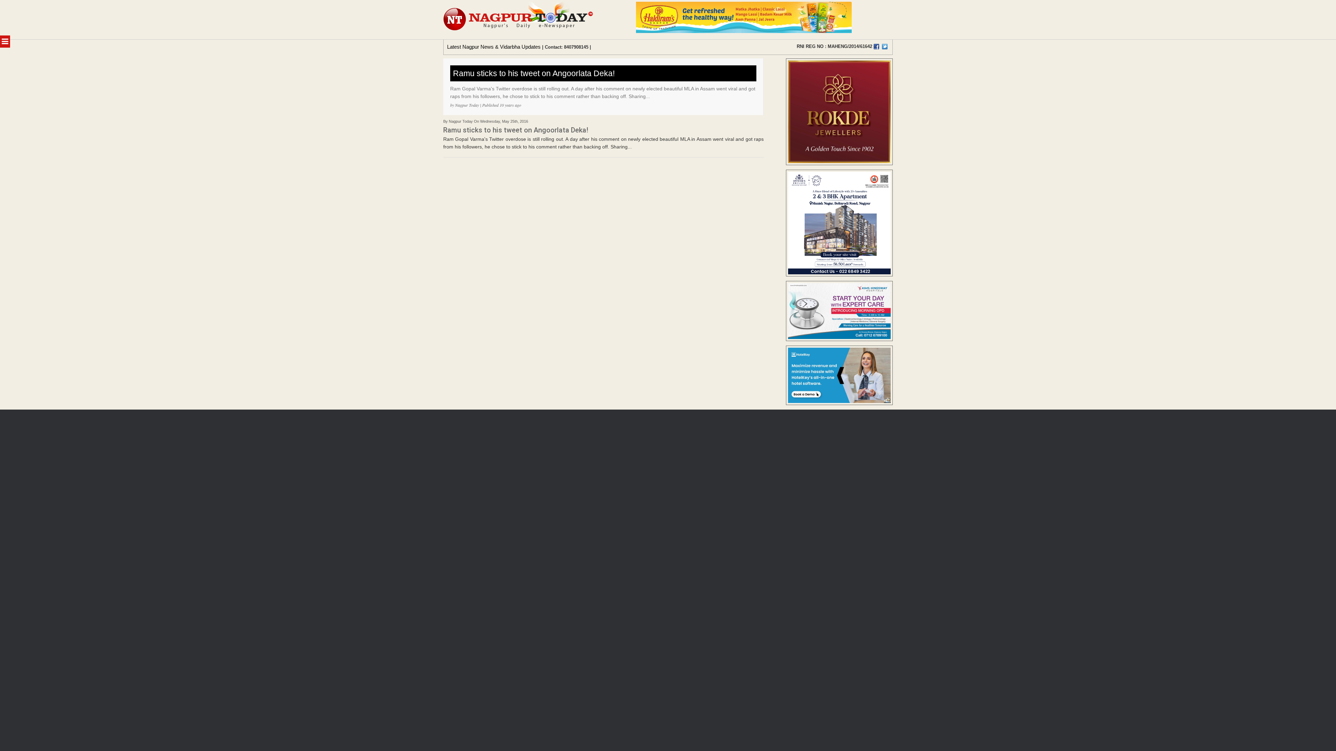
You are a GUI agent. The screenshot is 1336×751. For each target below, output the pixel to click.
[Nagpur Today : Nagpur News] (519, 20)
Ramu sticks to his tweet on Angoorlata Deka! (534, 73)
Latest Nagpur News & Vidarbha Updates (494, 47)
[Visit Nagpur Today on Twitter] (885, 46)
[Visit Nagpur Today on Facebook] (876, 46)
